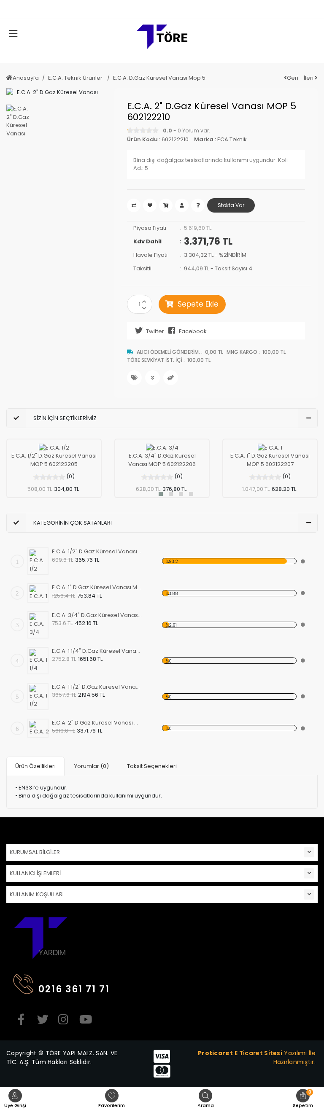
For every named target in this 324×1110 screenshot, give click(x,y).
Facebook (193, 331)
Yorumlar (91, 766)
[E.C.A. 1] (270, 448)
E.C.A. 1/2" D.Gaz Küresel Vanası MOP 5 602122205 (54, 460)
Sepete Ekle (198, 304)
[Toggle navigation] (313, 9)
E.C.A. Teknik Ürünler (76, 78)
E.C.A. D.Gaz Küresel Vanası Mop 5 (159, 78)
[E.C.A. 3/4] (162, 448)
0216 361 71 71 (74, 989)
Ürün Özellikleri (35, 766)
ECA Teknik (232, 139)
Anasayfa (26, 78)
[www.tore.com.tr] (162, 39)
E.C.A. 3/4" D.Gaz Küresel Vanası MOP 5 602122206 (162, 460)
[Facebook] (21, 1019)
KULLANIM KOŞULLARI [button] (37, 894)
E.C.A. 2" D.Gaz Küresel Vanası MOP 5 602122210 (97, 723)
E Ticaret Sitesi (258, 1053)
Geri (292, 78)
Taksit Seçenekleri (152, 766)
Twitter (155, 331)
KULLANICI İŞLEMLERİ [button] (35, 873)
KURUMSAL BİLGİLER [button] (35, 852)
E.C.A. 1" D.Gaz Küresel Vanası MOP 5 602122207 (270, 460)
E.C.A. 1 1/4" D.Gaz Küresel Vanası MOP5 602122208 (97, 651)
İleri (309, 78)
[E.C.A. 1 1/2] (40, 696)
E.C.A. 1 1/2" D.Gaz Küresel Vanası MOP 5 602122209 (97, 687)
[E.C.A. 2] (40, 728)
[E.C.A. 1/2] (54, 448)
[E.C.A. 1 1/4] (40, 660)
